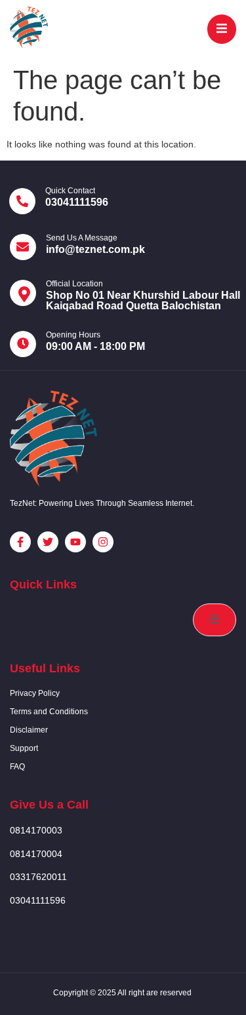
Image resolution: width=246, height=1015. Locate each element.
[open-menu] (221, 29)
